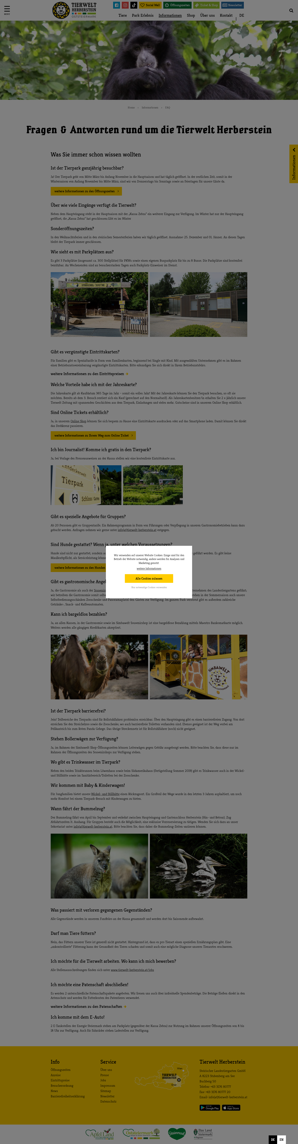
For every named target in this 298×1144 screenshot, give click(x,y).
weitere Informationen (149, 568)
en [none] (282, 1140)
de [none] (273, 1140)
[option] (281, 1139)
